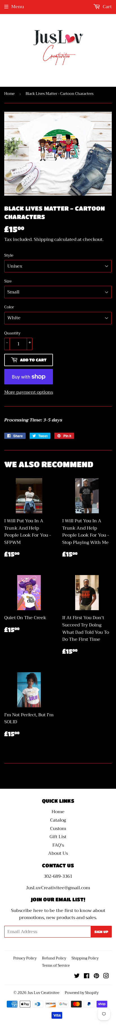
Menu (17, 7)
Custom (58, 829)
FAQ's (58, 845)
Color (9, 307)
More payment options (28, 392)
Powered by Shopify (82, 992)
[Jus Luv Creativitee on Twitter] (77, 977)
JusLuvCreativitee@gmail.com (58, 888)
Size (8, 281)
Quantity (12, 333)
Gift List (58, 837)
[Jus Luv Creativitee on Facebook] (87, 977)
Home (9, 93)
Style (8, 255)
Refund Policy (54, 958)
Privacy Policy (25, 958)
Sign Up (101, 932)
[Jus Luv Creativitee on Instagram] (106, 977)
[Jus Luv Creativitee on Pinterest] (96, 977)
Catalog (58, 820)
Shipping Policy (85, 958)
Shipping (43, 239)
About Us (58, 853)
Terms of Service (56, 965)
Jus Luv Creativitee (43, 992)
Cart (107, 7)
